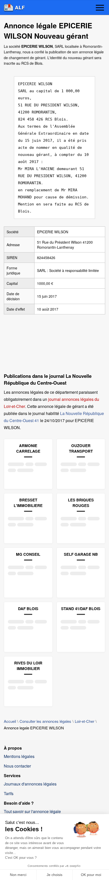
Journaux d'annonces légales (30, 784)
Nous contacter (17, 766)
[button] (100, 8)
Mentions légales (19, 756)
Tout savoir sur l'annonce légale (32, 811)
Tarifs (8, 793)
